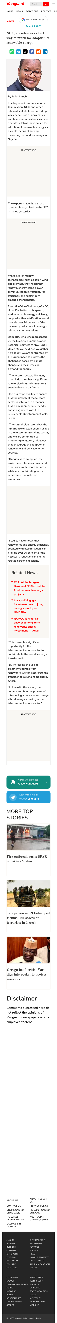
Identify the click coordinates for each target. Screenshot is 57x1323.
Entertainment (37, 1240)
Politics (46, 11)
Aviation (10, 1243)
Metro (9, 1288)
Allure (10, 1240)
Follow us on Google (35, 19)
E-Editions (32, 11)
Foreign (34, 1250)
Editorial (11, 1257)
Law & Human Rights (17, 1284)
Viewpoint (35, 1298)
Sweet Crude (36, 1277)
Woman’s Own (37, 1301)
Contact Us (13, 1206)
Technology (36, 1281)
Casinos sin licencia (13, 1225)
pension (34, 1267)
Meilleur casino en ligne (40, 1211)
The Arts (34, 1284)
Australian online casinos (39, 1218)
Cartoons (35, 1288)
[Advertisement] (28, 171)
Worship (34, 1305)
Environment (36, 1243)
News (19, 11)
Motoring (11, 1291)
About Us (12, 1200)
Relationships (13, 1298)
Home (9, 11)
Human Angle (37, 1261)
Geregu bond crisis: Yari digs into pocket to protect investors (26, 973)
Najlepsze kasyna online (15, 1218)
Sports (10, 1305)
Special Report (14, 1301)
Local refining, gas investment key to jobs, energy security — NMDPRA (28, 606)
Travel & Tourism (39, 1291)
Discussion (12, 1261)
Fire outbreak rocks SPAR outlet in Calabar (27, 858)
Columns (11, 1250)
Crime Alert (12, 1254)
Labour (10, 1281)
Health (33, 1254)
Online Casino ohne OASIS (15, 1211)
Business (11, 1247)
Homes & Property (39, 1257)
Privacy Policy (39, 1206)
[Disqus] (28, 1072)
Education (11, 1264)
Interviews (12, 1277)
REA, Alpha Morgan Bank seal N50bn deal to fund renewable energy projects (29, 588)
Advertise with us (39, 1200)
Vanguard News (15, 4)
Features (34, 1247)
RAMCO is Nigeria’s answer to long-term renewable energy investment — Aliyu (27, 625)
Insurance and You (40, 1264)
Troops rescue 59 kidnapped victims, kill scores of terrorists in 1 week (28, 917)
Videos (33, 1294)
